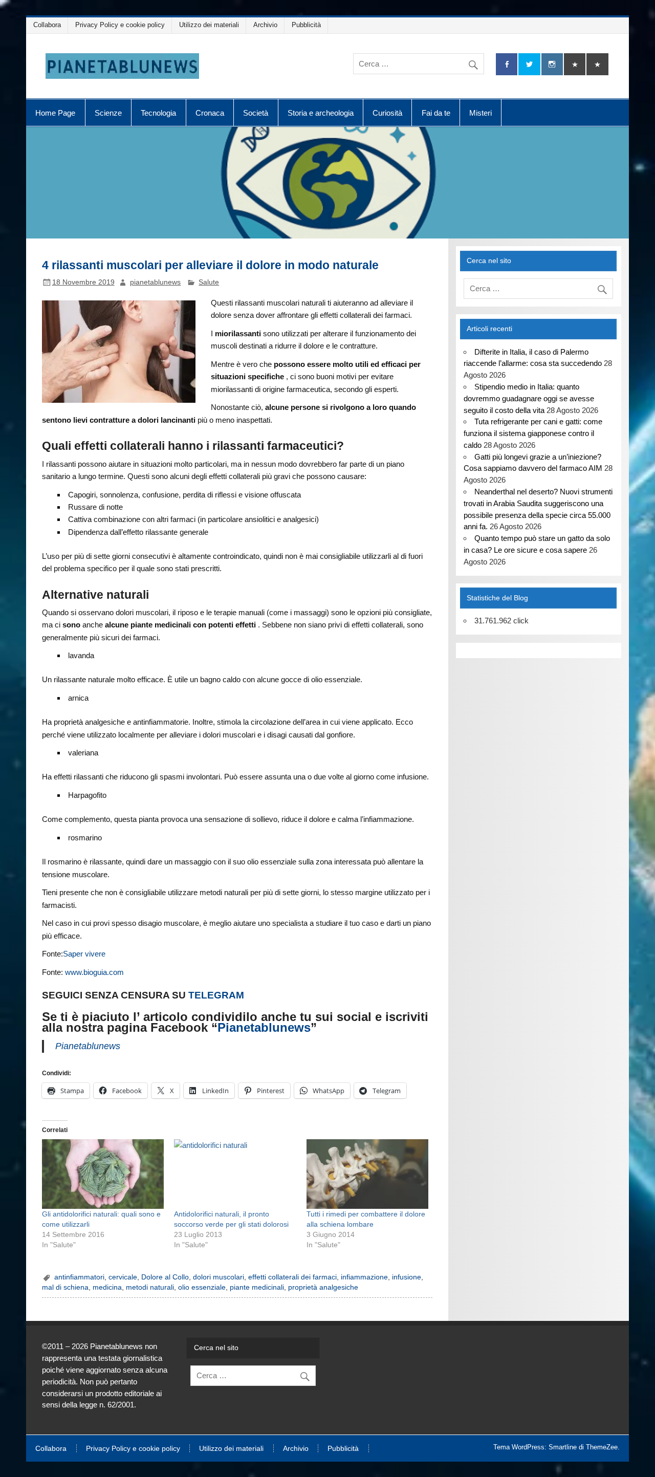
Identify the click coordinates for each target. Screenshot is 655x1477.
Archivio (265, 25)
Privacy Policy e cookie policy (120, 25)
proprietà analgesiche (323, 1287)
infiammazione (364, 1277)
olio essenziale (202, 1287)
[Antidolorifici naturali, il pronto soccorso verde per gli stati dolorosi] (235, 1174)
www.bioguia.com (94, 972)
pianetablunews (155, 282)
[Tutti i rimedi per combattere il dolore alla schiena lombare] (368, 1174)
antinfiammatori (79, 1277)
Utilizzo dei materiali (209, 25)
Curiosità (387, 112)
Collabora (47, 25)
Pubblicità (306, 25)
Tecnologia (158, 112)
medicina (107, 1287)
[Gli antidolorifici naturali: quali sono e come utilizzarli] (103, 1174)
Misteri (480, 112)
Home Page (55, 112)
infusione (406, 1277)
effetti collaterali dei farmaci (292, 1277)
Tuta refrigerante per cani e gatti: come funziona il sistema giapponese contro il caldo (533, 433)
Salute (209, 282)
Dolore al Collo (165, 1277)
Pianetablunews (264, 1027)
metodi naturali (150, 1287)
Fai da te (436, 112)
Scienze (108, 112)
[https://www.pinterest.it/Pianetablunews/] (574, 64)
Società (255, 112)
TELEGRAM (216, 995)
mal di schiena (65, 1287)
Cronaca (209, 112)
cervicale (122, 1277)
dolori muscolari (218, 1277)
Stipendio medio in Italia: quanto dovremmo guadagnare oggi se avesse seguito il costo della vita (529, 398)
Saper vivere (84, 953)
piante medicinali (257, 1287)
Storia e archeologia (321, 112)
